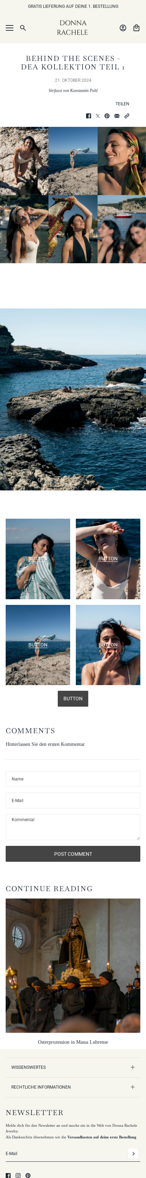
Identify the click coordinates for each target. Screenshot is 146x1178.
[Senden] (133, 1153)
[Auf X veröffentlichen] (98, 116)
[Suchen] (23, 28)
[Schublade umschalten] (9, 28)
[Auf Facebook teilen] (88, 116)
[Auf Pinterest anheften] (107, 116)
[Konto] (123, 28)
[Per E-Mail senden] (117, 116)
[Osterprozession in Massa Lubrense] (73, 966)
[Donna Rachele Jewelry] (73, 28)
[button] (127, 116)
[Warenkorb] (136, 28)
